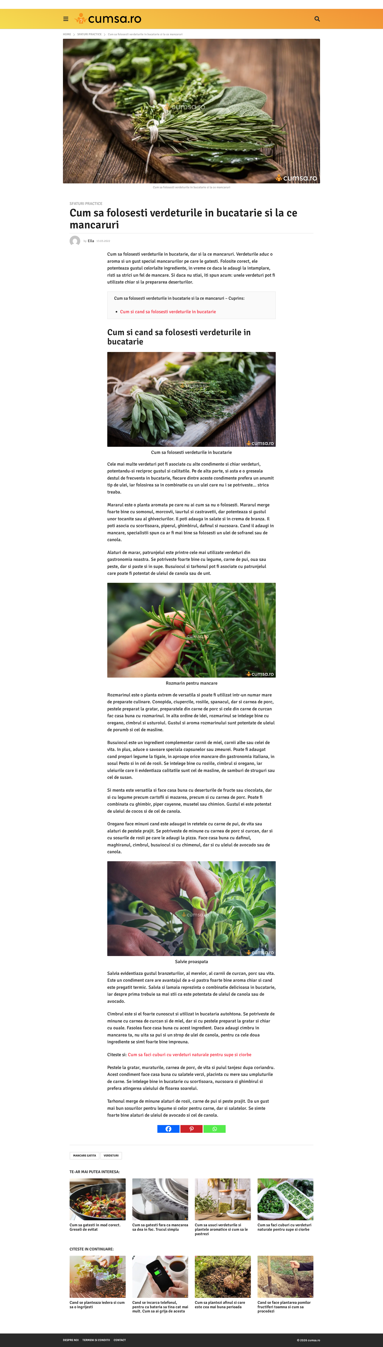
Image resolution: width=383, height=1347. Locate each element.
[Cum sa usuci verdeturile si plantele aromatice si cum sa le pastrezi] (223, 1199)
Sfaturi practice (86, 203)
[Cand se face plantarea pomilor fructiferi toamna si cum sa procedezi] (286, 1277)
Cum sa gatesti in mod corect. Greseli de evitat (95, 1227)
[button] (65, 18)
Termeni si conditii (96, 1340)
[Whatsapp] (214, 1129)
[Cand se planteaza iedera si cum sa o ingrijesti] (98, 1277)
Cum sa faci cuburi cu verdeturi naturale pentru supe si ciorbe (189, 1054)
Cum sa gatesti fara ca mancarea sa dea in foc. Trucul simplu (160, 1227)
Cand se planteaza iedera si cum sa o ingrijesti (97, 1304)
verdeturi (111, 1155)
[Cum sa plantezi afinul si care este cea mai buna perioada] (223, 1277)
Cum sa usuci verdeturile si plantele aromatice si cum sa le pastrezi (221, 1229)
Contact (120, 1340)
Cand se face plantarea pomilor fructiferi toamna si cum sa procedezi (284, 1307)
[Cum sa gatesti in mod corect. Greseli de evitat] (98, 1199)
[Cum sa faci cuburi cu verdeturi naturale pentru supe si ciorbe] (286, 1199)
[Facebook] (168, 1129)
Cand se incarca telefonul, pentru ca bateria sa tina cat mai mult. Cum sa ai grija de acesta (160, 1307)
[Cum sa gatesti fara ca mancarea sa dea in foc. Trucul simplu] (160, 1199)
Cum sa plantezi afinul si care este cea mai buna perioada (220, 1304)
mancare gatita (84, 1155)
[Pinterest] (191, 1129)
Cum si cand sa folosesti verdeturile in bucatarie (168, 312)
